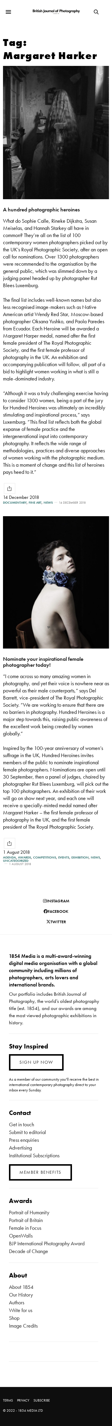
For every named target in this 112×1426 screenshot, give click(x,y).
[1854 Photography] (56, 12)
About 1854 (21, 1286)
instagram (58, 901)
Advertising (20, 1147)
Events (63, 857)
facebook (58, 911)
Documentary (15, 502)
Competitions (44, 857)
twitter (58, 921)
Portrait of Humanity (29, 1212)
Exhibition (80, 857)
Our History (21, 1294)
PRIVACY (23, 1400)
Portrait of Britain (26, 1220)
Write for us (20, 1310)
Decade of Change (28, 1251)
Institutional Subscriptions (34, 1155)
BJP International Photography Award (47, 1243)
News (48, 502)
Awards (24, 857)
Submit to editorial (27, 1132)
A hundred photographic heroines (41, 209)
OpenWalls (21, 1235)
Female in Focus (25, 1227)
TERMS (8, 1400)
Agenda (9, 857)
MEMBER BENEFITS (40, 1172)
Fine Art (35, 502)
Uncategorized (15, 860)
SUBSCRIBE (41, 1400)
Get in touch (21, 1124)
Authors (16, 1302)
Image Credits (23, 1325)
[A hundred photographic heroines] (56, 132)
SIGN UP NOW (36, 1062)
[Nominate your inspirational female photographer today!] (56, 582)
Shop (14, 1317)
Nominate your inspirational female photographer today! (43, 662)
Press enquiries (24, 1139)
